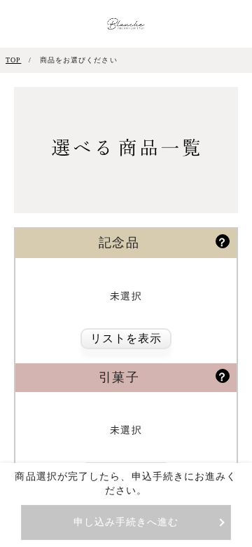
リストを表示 (126, 338)
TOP (13, 60)
